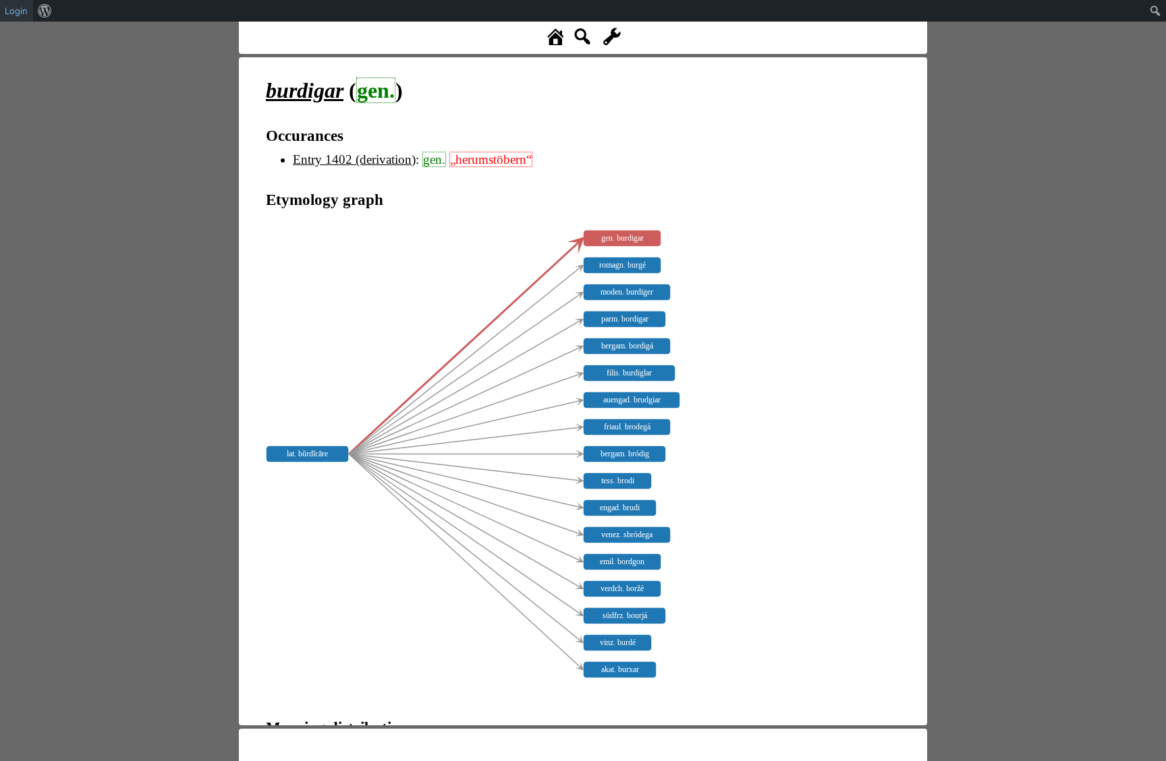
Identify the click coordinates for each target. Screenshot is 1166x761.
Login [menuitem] (16, 10)
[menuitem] (45, 11)
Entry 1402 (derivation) (354, 159)
